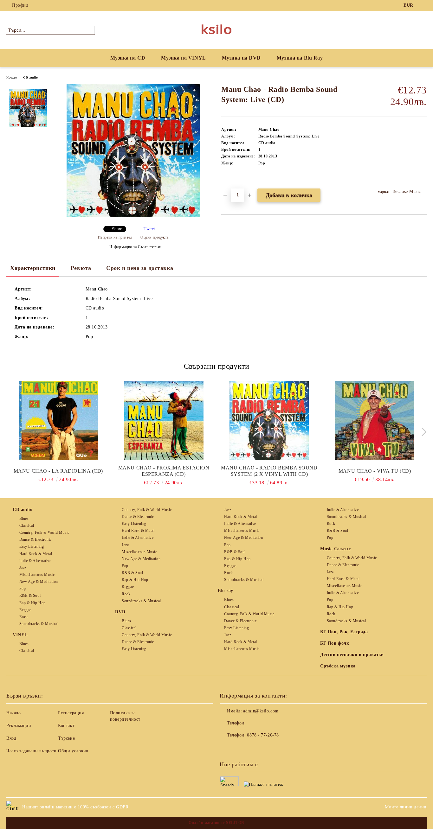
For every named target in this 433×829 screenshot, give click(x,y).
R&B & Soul (30, 595)
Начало (11, 77)
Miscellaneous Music (37, 574)
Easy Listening (31, 546)
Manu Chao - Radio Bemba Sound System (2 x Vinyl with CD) (269, 471)
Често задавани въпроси (31, 751)
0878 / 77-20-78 (263, 735)
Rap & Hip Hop (32, 603)
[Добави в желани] (233, 184)
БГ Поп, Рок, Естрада (344, 631)
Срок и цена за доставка (139, 268)
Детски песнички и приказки (352, 654)
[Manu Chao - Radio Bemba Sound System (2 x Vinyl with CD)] (269, 420)
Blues (24, 518)
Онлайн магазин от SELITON (216, 822)
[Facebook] (423, 5)
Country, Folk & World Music (44, 532)
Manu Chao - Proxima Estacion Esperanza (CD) (164, 471)
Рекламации (18, 725)
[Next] (422, 432)
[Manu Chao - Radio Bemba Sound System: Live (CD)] (133, 215)
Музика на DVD (241, 58)
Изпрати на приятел (115, 237)
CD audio (30, 77)
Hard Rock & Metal (35, 554)
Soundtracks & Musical (38, 624)
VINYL (20, 634)
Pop (22, 588)
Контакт (66, 725)
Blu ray (225, 590)
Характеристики (32, 268)
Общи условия (73, 751)
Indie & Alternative (35, 560)
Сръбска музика (338, 666)
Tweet (149, 228)
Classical (26, 525)
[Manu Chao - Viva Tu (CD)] (374, 420)
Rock (23, 617)
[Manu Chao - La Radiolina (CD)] (58, 420)
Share (117, 229)
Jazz (22, 567)
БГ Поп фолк (334, 643)
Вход (11, 738)
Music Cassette (335, 548)
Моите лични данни (406, 807)
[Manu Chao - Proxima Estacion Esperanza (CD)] (163, 420)
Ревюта (81, 268)
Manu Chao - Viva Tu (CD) (375, 471)
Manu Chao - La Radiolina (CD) (58, 471)
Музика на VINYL (183, 58)
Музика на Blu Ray (300, 58)
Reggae (25, 610)
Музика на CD (127, 58)
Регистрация (71, 713)
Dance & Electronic (35, 539)
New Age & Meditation (38, 581)
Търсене (66, 738)
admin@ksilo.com (260, 711)
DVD (120, 611)
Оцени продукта (154, 237)
